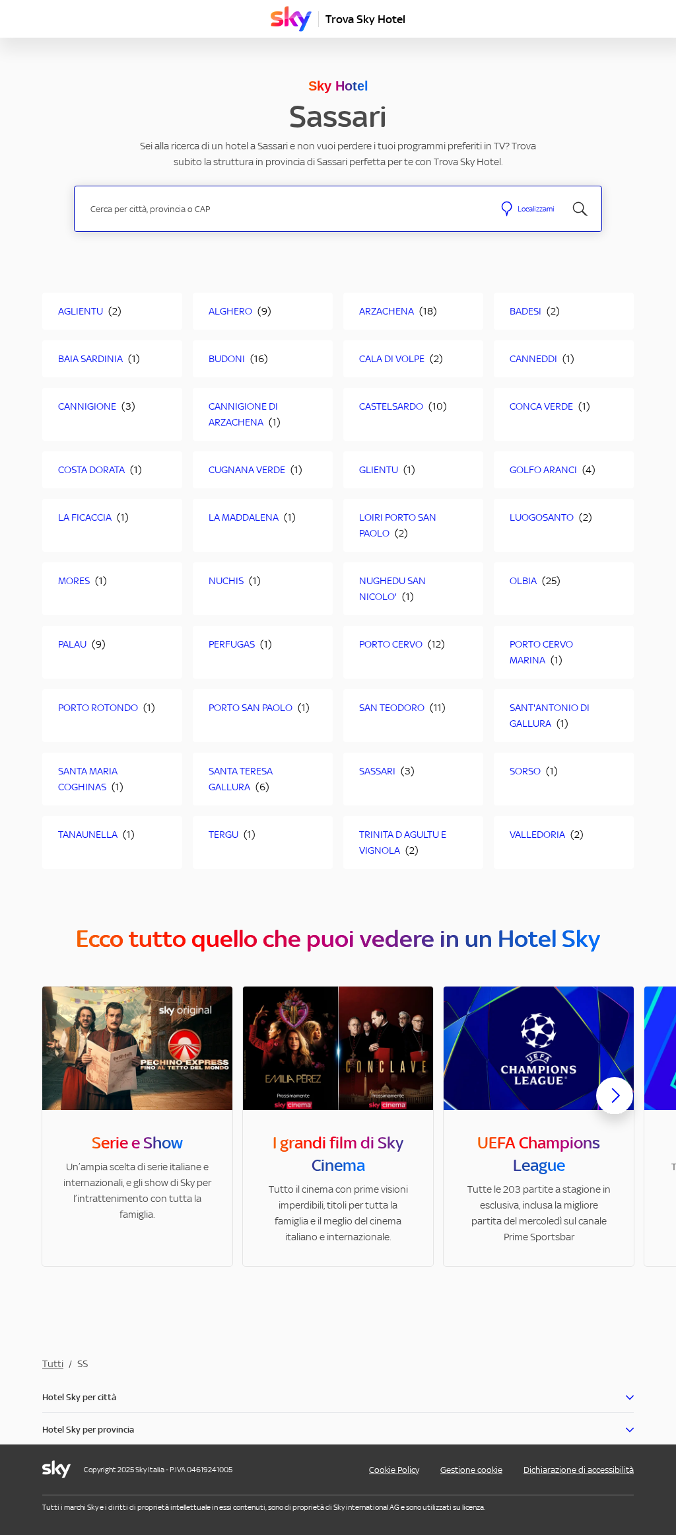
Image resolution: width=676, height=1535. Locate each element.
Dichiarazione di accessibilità (579, 1470)
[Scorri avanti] (614, 1106)
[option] (137, 1126)
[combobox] (284, 209)
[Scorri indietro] (61, 1103)
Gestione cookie (471, 1470)
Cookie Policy (394, 1470)
